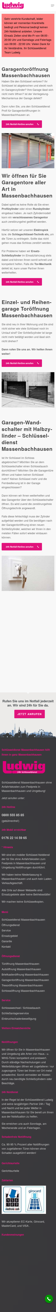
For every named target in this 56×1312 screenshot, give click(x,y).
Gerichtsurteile (10, 1171)
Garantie (7, 941)
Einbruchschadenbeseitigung (19, 1018)
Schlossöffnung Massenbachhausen (23, 991)
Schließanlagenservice (15, 1013)
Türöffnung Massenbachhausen (20, 964)
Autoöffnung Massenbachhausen (21, 969)
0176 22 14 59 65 (14, 837)
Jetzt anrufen (29, 714)
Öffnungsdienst (11, 925)
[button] (52, 5)
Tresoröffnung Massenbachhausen (22, 985)
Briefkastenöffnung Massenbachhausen (25, 974)
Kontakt (6, 946)
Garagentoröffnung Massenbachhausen (25, 980)
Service (6, 930)
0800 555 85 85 (13, 814)
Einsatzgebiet (10, 936)
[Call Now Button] (49, 1299)
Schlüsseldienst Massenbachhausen (23, 919)
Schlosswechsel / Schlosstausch (21, 1008)
